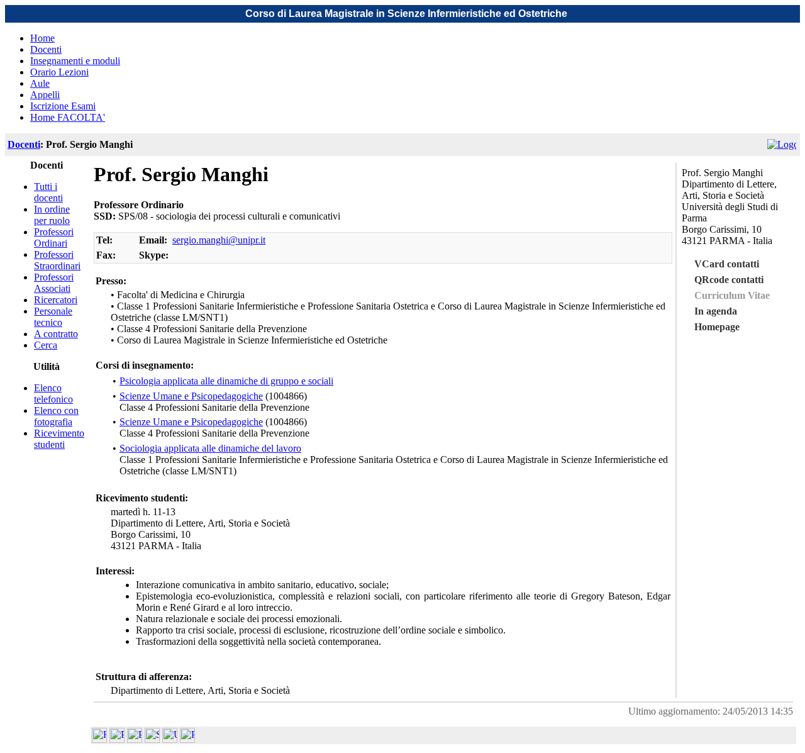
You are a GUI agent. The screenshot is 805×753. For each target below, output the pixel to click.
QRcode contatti (728, 279)
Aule (40, 83)
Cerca (45, 345)
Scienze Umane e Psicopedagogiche (191, 396)
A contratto (56, 333)
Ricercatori (55, 299)
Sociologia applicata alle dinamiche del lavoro (210, 448)
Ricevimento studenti (59, 439)
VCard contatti (726, 264)
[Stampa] (187, 739)
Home (42, 38)
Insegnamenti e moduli (75, 60)
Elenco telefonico (53, 393)
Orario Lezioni (59, 72)
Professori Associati (54, 283)
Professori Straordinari (57, 260)
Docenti (46, 49)
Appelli (45, 94)
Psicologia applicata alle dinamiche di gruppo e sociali (226, 381)
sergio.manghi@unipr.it (218, 240)
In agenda (715, 311)
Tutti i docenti (48, 192)
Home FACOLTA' (67, 117)
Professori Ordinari (54, 237)
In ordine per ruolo (52, 215)
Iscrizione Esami (63, 106)
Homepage (717, 326)
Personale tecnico (53, 317)
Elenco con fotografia (56, 416)
